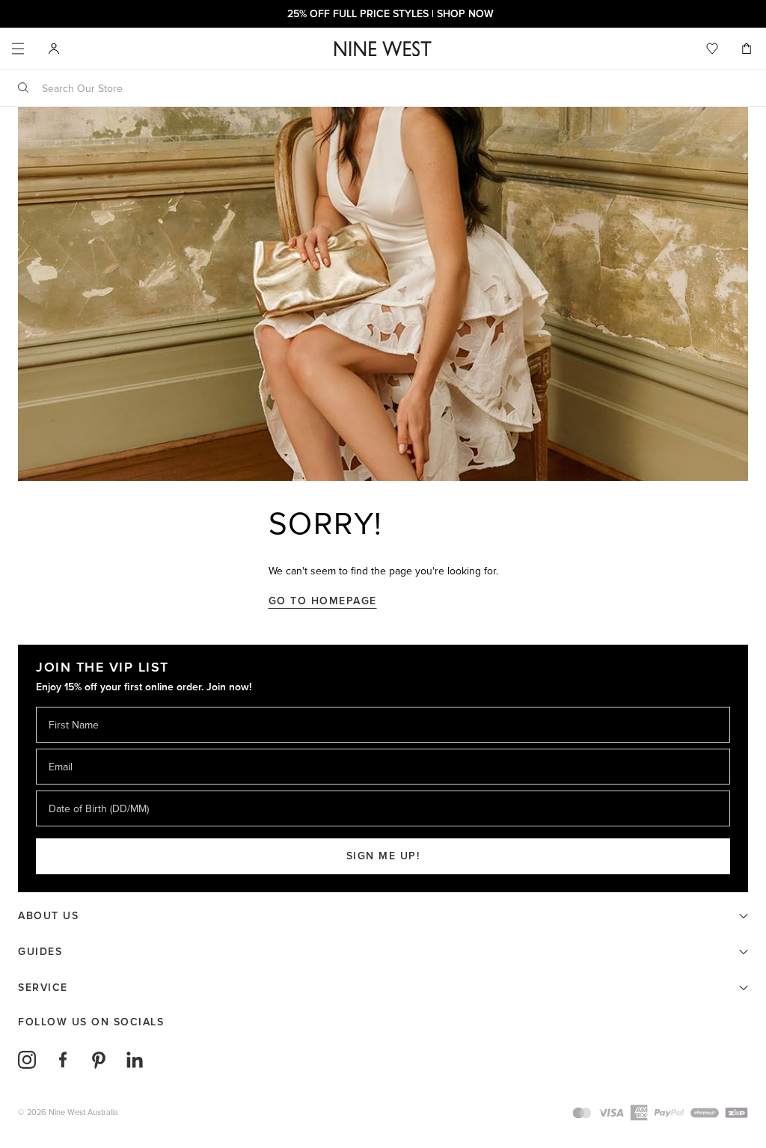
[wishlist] (712, 49)
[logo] (383, 49)
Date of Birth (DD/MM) (93, 790)
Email (62, 748)
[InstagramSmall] (27, 1060)
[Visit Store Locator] (54, 49)
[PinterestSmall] (99, 1060)
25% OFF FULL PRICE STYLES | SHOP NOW (383, 13)
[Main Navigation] (18, 49)
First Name (73, 706)
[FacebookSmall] (63, 1060)
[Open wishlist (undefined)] (712, 49)
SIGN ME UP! (383, 856)
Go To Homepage (323, 601)
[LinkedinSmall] (135, 1060)
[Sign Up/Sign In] (54, 47)
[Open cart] (748, 49)
